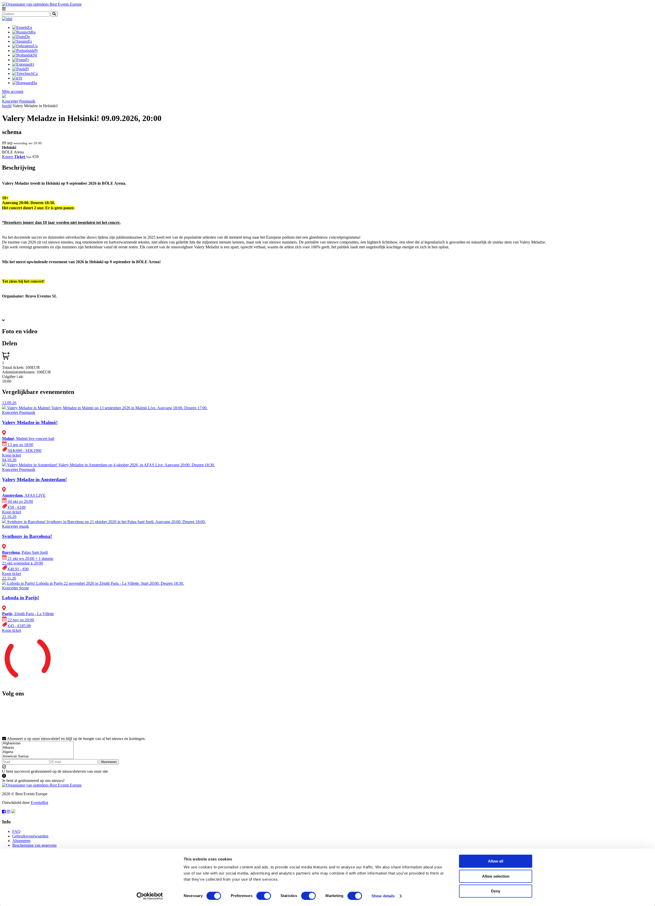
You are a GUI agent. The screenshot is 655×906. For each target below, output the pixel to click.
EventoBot (39, 802)
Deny (495, 891)
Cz (35, 73)
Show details (383, 896)
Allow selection (495, 876)
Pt (36, 50)
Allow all (495, 861)
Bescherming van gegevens (34, 845)
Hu (34, 83)
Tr (20, 78)
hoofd (7, 106)
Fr (27, 60)
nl (10, 19)
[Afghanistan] (37, 743)
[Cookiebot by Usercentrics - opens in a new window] (149, 896)
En (29, 27)
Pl (27, 69)
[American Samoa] (37, 756)
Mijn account (12, 91)
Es (30, 41)
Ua (35, 46)
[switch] (263, 896)
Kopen (13, 156)
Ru (33, 32)
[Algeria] (37, 752)
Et (32, 64)
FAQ (16, 831)
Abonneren (109, 762)
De (27, 37)
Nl (35, 55)
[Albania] (37, 748)
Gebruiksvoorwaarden (30, 836)
